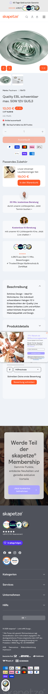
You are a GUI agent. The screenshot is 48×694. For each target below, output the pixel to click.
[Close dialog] (47, 333)
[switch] (5, 688)
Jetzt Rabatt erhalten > (36, 353)
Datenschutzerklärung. (36, 359)
